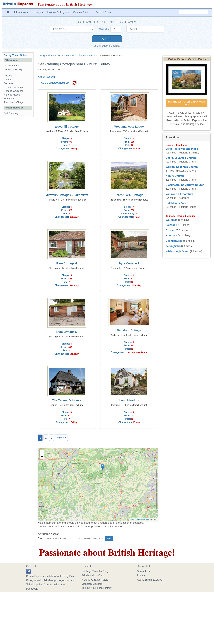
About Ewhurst (46, 76)
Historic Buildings (13, 87)
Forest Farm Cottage (129, 195)
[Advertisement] (18, 164)
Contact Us (143, 571)
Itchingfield (173, 246)
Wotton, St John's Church (182, 166)
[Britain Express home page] (17, 4)
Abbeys (8, 75)
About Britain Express (149, 579)
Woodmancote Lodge (129, 126)
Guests (104, 29)
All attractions (11, 65)
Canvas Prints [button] (81, 12)
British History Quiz (93, 575)
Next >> (61, 437)
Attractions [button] (20, 12)
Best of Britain (104, 12)
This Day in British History (97, 588)
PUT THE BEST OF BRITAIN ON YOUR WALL (186, 103)
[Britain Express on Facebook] (28, 571)
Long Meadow (129, 400)
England (45, 55)
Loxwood (171, 225)
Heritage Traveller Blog (95, 571)
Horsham (171, 235)
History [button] (37, 12)
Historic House (12, 94)
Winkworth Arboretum (179, 194)
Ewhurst (93, 55)
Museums (9, 98)
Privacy (141, 575)
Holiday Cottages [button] (57, 12)
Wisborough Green (177, 251)
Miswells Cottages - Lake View (66, 195)
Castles (8, 79)
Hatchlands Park (176, 203)
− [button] (42, 456)
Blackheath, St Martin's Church (185, 184)
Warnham (171, 219)
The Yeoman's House (66, 400)
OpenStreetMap (143, 519)
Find (40, 538)
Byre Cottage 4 (66, 263)
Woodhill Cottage (67, 126)
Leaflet (132, 519)
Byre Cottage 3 (129, 263)
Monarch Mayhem (92, 584)
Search (107, 39)
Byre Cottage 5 (66, 331)
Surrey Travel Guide (15, 55)
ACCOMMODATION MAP (56, 82)
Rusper (170, 230)
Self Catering (11, 113)
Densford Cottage (129, 330)
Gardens (8, 83)
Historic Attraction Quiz (95, 579)
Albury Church (175, 175)
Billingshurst (174, 240)
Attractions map (13, 69)
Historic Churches (13, 91)
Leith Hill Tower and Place (182, 148)
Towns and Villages (74, 55)
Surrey (56, 55)
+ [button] (42, 452)
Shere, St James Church (181, 157)
